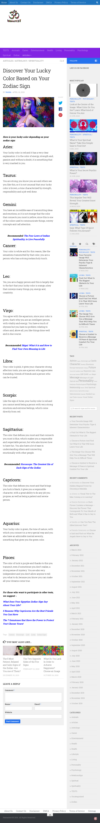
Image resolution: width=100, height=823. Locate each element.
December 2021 (77, 565)
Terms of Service (78, 2)
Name (8, 704)
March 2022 (76, 550)
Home (4, 2)
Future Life (72, 371)
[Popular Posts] (80, 244)
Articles (26, 55)
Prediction (73, 384)
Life (81, 374)
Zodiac (16, 55)
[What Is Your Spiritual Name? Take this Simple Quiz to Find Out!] (83, 125)
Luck (27, 635)
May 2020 (75, 666)
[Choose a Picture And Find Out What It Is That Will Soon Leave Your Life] (74, 296)
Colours (11, 635)
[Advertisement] (61, 12)
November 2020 (78, 634)
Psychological (81, 384)
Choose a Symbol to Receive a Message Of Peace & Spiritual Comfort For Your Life (88, 339)
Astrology (21, 61)
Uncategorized (77, 796)
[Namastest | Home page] (14, 16)
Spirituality (36, 61)
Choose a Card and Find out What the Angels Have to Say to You (83, 533)
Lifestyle (75, 754)
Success (83, 394)
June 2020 (75, 661)
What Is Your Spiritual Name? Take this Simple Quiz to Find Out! (81, 143)
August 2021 (76, 587)
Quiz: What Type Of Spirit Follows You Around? (82, 229)
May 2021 (75, 603)
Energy (72, 368)
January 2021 (77, 624)
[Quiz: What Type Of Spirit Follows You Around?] (83, 216)
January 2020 (77, 687)
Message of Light (86, 377)
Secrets (82, 387)
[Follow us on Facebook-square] (96, 61)
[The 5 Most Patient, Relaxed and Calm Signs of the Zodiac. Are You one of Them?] (13, 650)
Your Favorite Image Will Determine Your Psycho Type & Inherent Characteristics (86, 261)
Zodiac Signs (41, 635)
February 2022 (77, 555)
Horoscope (20, 635)
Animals (16, 50)
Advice (73, 360)
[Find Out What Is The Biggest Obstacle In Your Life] (74, 278)
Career (25, 50)
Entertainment (37, 50)
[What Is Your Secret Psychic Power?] (83, 158)
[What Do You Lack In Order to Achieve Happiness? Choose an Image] (54, 650)
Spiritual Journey (74, 391)
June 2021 (75, 597)
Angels (79, 361)
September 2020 (78, 645)
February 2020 (77, 682)
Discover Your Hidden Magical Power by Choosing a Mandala (82, 485)
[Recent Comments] (86, 244)
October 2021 (76, 576)
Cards (93, 360)
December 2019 (77, 693)
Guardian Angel (79, 371)
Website (8, 712)
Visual (85, 397)
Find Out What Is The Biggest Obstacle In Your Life (87, 282)
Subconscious (75, 394)
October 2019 (76, 703)
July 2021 (75, 592)
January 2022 (77, 560)
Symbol (89, 394)
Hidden (94, 371)
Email (38, 704)
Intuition (78, 374)
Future (92, 367)
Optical (72, 381)
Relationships (77, 775)
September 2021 (78, 581)
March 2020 (76, 677)
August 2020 (76, 650)
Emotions (90, 364)
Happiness (88, 371)
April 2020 (75, 671)
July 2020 (75, 655)
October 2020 (77, 640)
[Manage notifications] (95, 818)
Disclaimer (38, 2)
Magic (94, 374)
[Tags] (93, 244)
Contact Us (25, 2)
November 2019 (78, 698)
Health (50, 50)
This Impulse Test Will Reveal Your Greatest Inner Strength (83, 200)
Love (86, 374)
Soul (86, 387)
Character (75, 364)
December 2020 (77, 629)
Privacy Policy (61, 2)
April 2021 (75, 608)
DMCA (49, 2)
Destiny (83, 364)
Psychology (83, 50)
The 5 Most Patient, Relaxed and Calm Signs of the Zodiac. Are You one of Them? (12, 665)
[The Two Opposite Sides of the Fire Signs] (33, 650)
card (89, 361)
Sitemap (92, 811)
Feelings (86, 368)
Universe (79, 397)
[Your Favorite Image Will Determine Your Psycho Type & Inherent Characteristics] (74, 252)
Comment (10, 690)
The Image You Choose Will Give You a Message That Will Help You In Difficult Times (88, 319)
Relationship (75, 387)
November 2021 (78, 571)
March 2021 (76, 613)
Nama (8, 92)
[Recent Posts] (73, 244)
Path (77, 381)
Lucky (33, 635)
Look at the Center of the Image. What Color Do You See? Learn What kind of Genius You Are (82, 108)
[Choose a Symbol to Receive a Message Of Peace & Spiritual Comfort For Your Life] (74, 334)
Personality (69, 50)
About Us (13, 2)
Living (59, 50)
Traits (75, 397)
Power (95, 381)
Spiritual (7, 55)
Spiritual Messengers (83, 391)
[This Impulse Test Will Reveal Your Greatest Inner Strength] (83, 186)
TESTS (6, 50)
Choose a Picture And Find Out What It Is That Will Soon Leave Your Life (88, 300)
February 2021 (77, 618)
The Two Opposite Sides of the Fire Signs (32, 661)
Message (74, 377)
